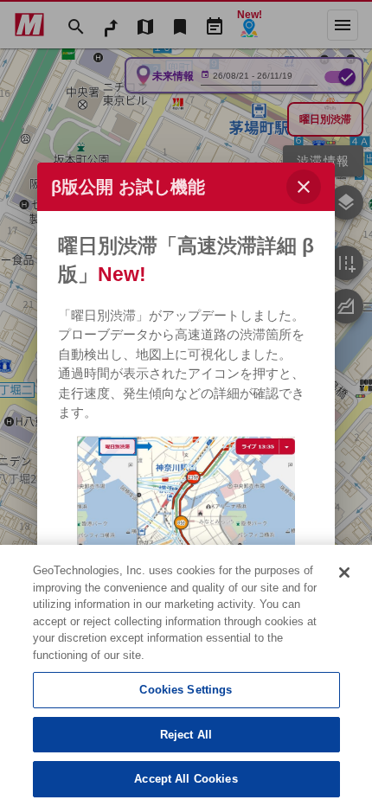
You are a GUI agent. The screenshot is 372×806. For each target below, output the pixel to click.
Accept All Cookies (185, 778)
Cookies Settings (185, 689)
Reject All (186, 734)
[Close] (344, 572)
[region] (186, 675)
